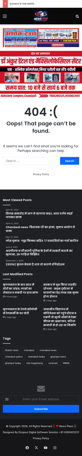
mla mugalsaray (34, 363)
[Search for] (77, 17)
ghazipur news (58, 356)
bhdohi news (11, 350)
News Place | (67, 426)
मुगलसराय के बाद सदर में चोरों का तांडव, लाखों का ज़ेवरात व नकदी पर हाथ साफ (20, 288)
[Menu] (5, 17)
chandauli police (14, 356)
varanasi (53, 363)
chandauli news (48, 350)
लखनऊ (66, 363)
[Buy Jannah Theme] (41, 37)
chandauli (29, 350)
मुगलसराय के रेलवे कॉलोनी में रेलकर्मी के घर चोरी (32, 3)
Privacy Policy (41, 174)
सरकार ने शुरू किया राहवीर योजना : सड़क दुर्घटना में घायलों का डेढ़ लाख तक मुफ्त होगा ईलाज (61, 290)
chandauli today (36, 356)
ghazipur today (13, 363)
